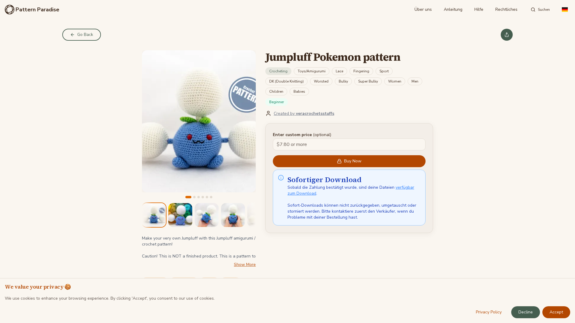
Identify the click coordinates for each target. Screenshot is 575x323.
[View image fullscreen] (199, 121)
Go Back (85, 34)
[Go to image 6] (211, 197)
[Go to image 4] (203, 197)
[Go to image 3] (198, 197)
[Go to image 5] (207, 197)
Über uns (423, 9)
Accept (556, 312)
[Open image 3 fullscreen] (207, 215)
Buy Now (352, 161)
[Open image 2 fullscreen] (180, 215)
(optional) (302, 135)
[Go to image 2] (194, 197)
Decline (525, 312)
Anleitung (453, 9)
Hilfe (478, 9)
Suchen (544, 9)
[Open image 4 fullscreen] (233, 215)
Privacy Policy (489, 312)
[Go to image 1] (188, 197)
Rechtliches (506, 9)
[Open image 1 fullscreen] (154, 215)
